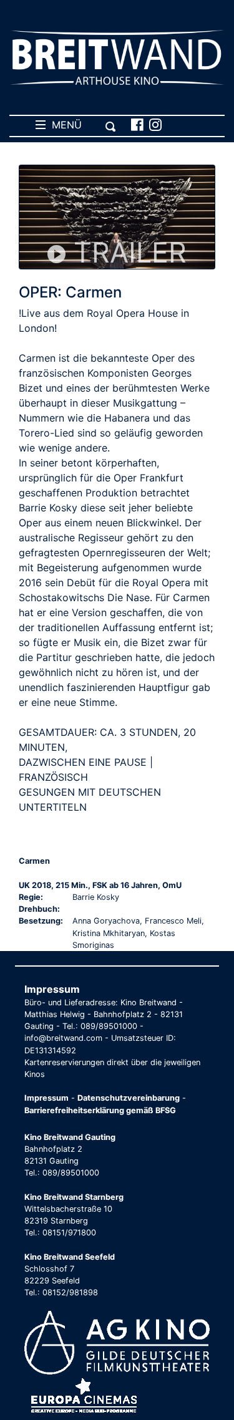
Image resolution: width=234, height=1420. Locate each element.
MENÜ (64, 124)
